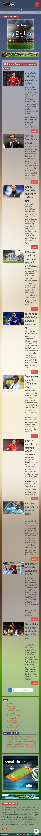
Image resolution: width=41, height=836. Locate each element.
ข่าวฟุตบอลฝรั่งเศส (13, 715)
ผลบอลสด (32, 834)
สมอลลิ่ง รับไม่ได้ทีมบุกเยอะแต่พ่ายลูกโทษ (20, 737)
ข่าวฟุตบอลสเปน (12, 720)
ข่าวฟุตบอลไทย (12, 728)
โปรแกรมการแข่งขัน (14, 711)
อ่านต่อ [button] (34, 131)
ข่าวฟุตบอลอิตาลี (13, 723)
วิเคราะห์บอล (11, 706)
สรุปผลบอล (11, 708)
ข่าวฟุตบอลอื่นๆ (12, 730)
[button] (4, 12)
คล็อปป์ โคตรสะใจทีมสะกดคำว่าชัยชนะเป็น (21, 742)
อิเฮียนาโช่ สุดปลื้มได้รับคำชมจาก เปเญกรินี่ (21, 744)
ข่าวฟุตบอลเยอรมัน (13, 725)
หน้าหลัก (10, 703)
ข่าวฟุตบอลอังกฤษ (13, 718)
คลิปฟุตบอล (11, 713)
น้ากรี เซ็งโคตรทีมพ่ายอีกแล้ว (17, 739)
